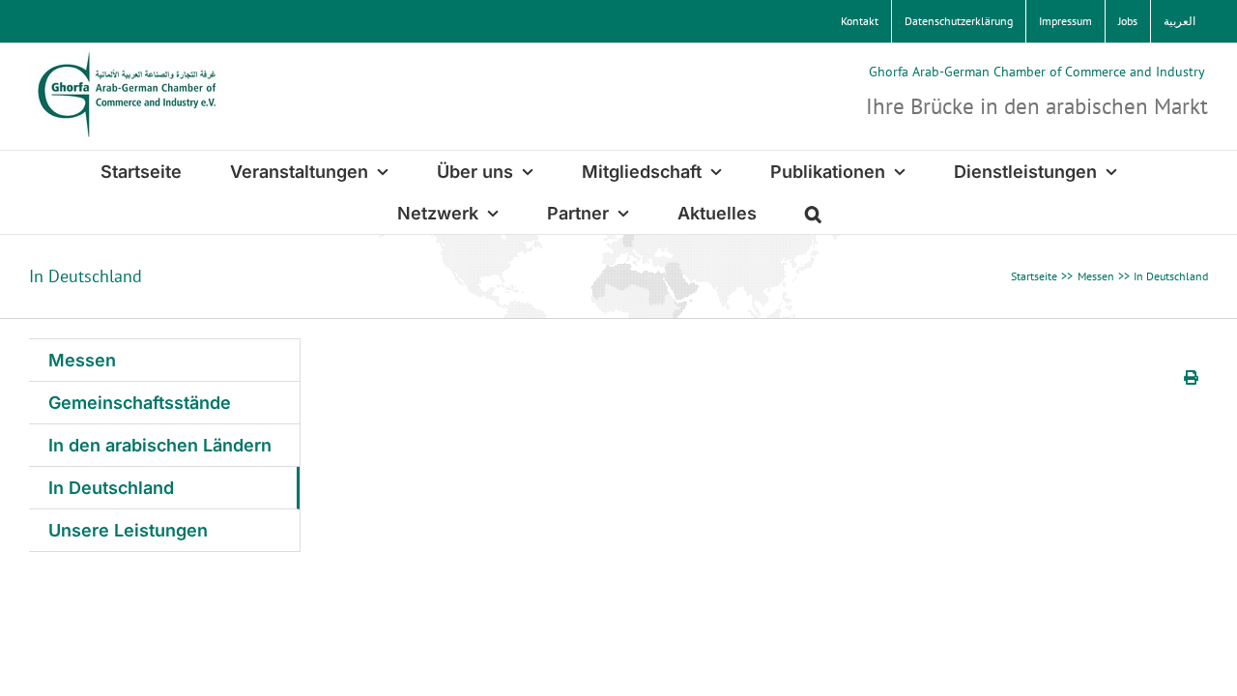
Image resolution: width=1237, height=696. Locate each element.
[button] (813, 213)
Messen (82, 360)
